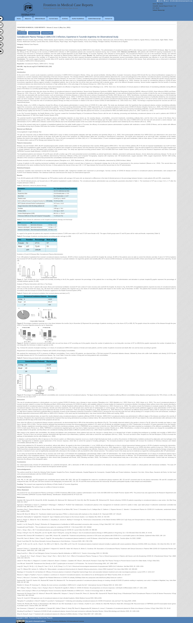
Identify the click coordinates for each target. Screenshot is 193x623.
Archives (65, 19)
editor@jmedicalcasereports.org (182, 1)
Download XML (34, 33)
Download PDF (47, 33)
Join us (160, 1)
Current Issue (53, 19)
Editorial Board (40, 19)
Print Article (22, 33)
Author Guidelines (78, 19)
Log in (167, 1)
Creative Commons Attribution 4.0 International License (65, 621)
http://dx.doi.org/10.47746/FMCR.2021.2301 (38, 66)
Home (19, 19)
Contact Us (108, 19)
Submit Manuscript (159, 10)
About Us (28, 19)
